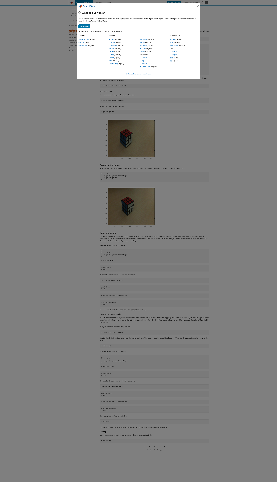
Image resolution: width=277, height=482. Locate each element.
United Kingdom (145, 67)
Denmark (112, 42)
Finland (111, 52)
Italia (110, 61)
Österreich (143, 45)
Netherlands (144, 39)
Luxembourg (113, 64)
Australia (173, 39)
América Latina (83, 39)
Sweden (142, 52)
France (111, 55)
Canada (81, 42)
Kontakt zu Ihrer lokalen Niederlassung (138, 74)
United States (82, 45)
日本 (171, 58)
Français (144, 64)
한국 (171, 61)
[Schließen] (197, 6)
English (144, 61)
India (172, 42)
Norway (142, 42)
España (111, 48)
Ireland (111, 58)
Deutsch (144, 58)
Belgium (111, 39)
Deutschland (113, 45)
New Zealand (174, 45)
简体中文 (175, 52)
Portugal (143, 48)
